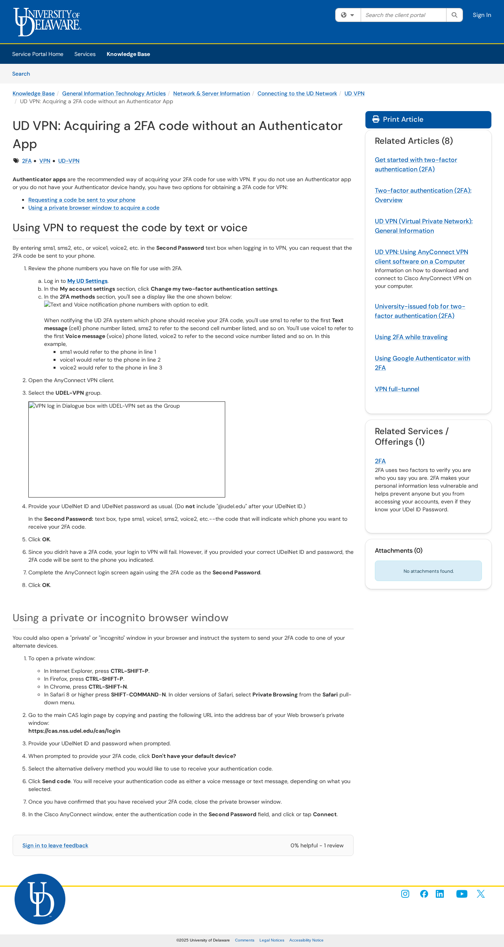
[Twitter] (480, 894)
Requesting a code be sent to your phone (81, 199)
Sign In (482, 15)
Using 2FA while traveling (411, 337)
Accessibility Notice (306, 940)
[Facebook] (424, 894)
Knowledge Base (128, 54)
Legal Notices (271, 940)
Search (23, 73)
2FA (27, 160)
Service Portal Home (37, 54)
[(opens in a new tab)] (50, 23)
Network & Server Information (211, 93)
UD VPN (355, 93)
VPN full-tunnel (397, 389)
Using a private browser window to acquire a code (93, 207)
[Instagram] (405, 894)
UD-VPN (69, 160)
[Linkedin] (443, 894)
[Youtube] (462, 894)
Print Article (402, 119)
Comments (244, 940)
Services (85, 54)
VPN (44, 160)
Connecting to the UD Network (297, 93)
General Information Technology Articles (114, 93)
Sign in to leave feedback (55, 845)
